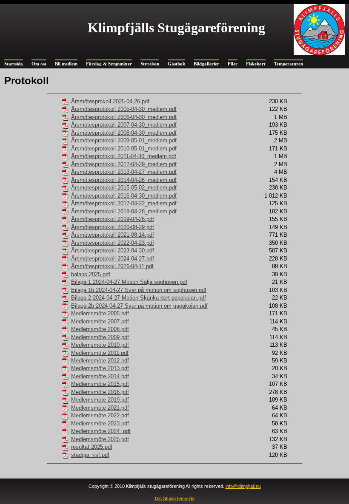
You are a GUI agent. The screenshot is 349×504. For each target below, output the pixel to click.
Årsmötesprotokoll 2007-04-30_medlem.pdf (124, 125)
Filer (232, 63)
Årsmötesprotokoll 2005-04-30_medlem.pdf (124, 109)
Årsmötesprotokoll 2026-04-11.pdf (112, 266)
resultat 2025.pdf (91, 447)
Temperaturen (288, 63)
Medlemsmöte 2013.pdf (100, 368)
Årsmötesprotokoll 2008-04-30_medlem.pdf (124, 133)
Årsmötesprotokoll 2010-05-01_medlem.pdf (124, 148)
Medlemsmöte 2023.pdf (100, 423)
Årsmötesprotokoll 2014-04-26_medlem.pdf (124, 180)
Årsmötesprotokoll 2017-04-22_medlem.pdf (124, 203)
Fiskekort (256, 63)
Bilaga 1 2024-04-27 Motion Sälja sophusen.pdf (129, 282)
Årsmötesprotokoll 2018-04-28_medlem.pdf (124, 211)
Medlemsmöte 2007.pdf (100, 321)
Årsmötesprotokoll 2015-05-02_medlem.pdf (124, 187)
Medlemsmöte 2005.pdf (100, 313)
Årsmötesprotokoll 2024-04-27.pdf (112, 258)
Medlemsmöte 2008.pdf (100, 329)
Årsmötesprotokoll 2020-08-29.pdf (112, 227)
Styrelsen (149, 63)
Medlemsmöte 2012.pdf (100, 360)
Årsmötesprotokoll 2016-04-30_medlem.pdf (124, 196)
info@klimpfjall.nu (243, 486)
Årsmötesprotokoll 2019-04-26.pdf (112, 219)
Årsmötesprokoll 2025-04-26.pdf (110, 101)
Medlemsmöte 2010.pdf (100, 345)
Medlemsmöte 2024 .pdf (101, 431)
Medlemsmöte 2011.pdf (100, 353)
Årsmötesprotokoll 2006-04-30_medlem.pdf (124, 117)
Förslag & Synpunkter (109, 63)
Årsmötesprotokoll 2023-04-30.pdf (112, 250)
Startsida (13, 63)
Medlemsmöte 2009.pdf (100, 337)
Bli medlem (66, 63)
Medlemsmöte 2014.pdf (100, 376)
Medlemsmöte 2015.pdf (100, 384)
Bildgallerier (206, 63)
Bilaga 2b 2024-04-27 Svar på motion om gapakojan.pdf (139, 306)
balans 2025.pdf (90, 274)
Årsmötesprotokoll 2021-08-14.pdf (112, 235)
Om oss (38, 63)
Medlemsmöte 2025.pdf (100, 439)
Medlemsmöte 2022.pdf (100, 415)
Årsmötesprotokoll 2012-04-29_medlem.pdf (124, 164)
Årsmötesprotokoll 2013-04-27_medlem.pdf (124, 172)
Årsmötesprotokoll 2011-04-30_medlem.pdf (123, 156)
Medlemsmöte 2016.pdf (100, 392)
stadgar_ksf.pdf (90, 455)
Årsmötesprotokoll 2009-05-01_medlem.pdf (124, 140)
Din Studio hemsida (175, 498)
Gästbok (176, 63)
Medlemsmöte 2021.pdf (100, 408)
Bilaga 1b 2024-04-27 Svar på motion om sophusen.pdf (138, 290)
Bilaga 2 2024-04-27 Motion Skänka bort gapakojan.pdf (138, 297)
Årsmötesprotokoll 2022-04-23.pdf (112, 243)
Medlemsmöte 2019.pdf (100, 399)
